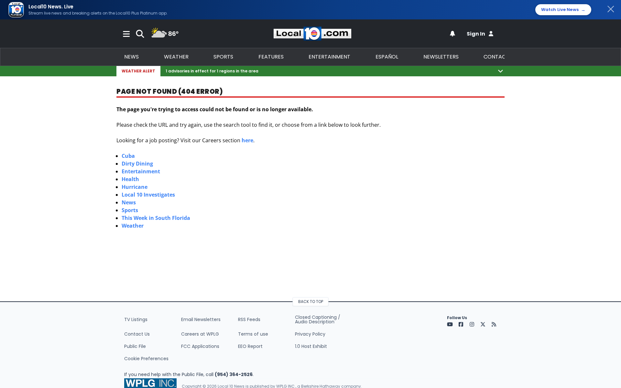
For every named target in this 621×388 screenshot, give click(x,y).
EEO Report (250, 346)
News (131, 56)
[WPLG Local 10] (312, 34)
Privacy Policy (310, 334)
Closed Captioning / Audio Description (317, 319)
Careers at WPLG (200, 334)
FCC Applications (200, 346)
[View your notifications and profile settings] (452, 33)
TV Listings (135, 319)
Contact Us (137, 334)
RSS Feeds (249, 319)
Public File (135, 346)
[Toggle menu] (126, 34)
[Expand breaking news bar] (500, 71)
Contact (496, 56)
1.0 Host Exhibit (311, 346)
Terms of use (253, 334)
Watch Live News (563, 9)
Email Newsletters (201, 319)
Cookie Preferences (146, 358)
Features (271, 56)
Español (387, 56)
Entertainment (329, 56)
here (247, 140)
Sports (223, 56)
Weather (176, 56)
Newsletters (441, 56)
